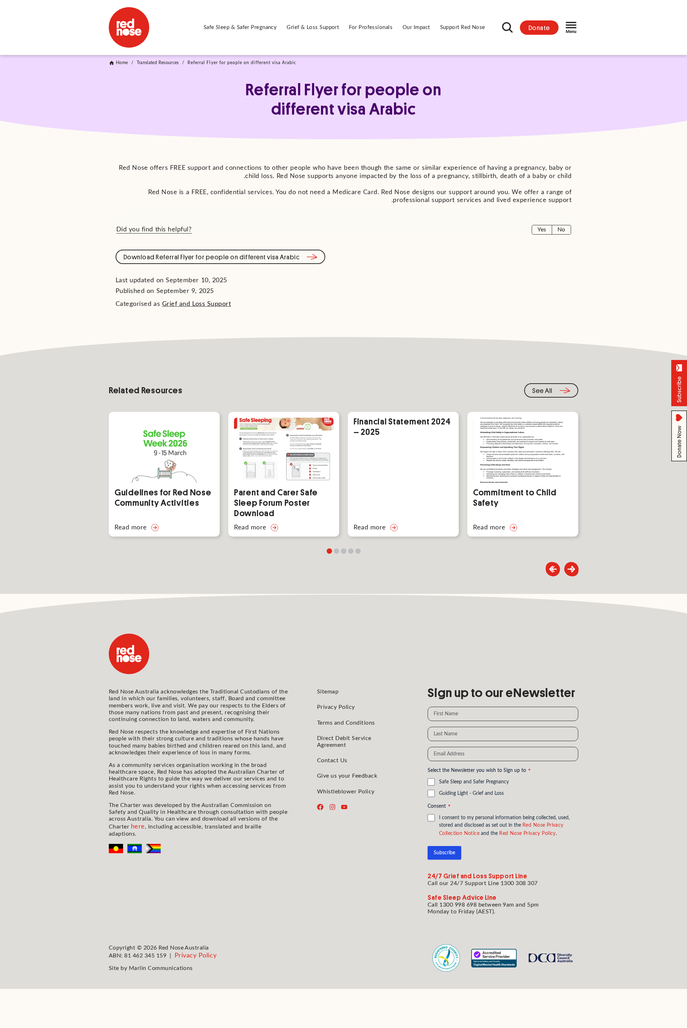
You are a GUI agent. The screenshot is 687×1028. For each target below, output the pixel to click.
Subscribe (444, 852)
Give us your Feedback (347, 776)
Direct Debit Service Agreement (344, 741)
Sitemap (327, 692)
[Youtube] (344, 807)
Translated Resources (158, 63)
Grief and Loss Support (196, 304)
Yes (541, 229)
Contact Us (332, 760)
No (561, 229)
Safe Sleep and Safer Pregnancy (474, 781)
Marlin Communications (161, 968)
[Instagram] (332, 807)
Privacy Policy (336, 707)
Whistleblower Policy (346, 791)
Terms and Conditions (346, 723)
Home (122, 63)
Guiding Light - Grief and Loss (471, 793)
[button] (240, 27)
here (138, 826)
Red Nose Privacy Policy (527, 833)
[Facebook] (320, 807)
